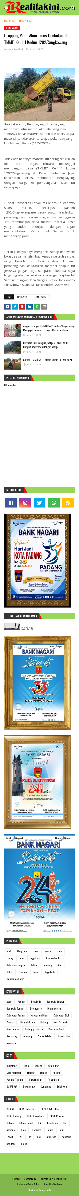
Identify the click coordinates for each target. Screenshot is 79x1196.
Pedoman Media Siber (28, 1184)
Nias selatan (13, 1029)
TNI (20, 1137)
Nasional (11, 1130)
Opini (23, 1130)
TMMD (10, 1137)
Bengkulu (22, 951)
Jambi (59, 951)
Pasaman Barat (56, 1029)
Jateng (10, 958)
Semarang (12, 1036)
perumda (11, 1143)
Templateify (45, 1190)
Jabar (35, 951)
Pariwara (36, 1130)
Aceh (9, 951)
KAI (40, 1123)
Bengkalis (36, 1001)
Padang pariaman (34, 1029)
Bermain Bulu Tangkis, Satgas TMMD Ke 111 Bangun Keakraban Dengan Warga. (45, 345)
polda (24, 1143)
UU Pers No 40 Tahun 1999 (53, 1178)
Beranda (9, 20)
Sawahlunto (29, 1086)
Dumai (26, 1065)
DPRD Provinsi (57, 1116)
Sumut (36, 972)
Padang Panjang (15, 1079)
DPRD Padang (14, 1116)
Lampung (47, 965)
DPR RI (10, 1109)
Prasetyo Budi (15, 49)
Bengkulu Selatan (55, 1001)
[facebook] (11, 503)
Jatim (21, 958)
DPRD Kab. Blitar (50, 1109)
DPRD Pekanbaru (35, 1116)
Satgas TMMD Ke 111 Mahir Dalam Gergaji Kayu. (47, 360)
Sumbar (23, 972)
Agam (9, 1001)
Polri (61, 1130)
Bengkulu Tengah (15, 1008)
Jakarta (47, 951)
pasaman (11, 1043)
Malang (44, 1022)
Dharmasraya (54, 1008)
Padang (56, 1072)
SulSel (10, 972)
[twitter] (39, 503)
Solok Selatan (45, 1036)
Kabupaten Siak (61, 1015)
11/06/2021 (22, 297)
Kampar (10, 1022)
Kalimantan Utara (55, 958)
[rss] (68, 503)
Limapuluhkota (27, 1022)
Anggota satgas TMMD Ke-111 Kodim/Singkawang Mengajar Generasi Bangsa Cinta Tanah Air (48, 328)
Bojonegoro (36, 1008)
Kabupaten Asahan (16, 1015)
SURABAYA (12, 1086)
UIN (29, 1137)
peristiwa (66, 1137)
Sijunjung (27, 1036)
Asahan (21, 1001)
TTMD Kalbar (25, 20)
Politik (50, 1130)
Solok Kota (62, 1086)
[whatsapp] (54, 503)
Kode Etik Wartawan (53, 1184)
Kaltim (34, 965)
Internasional (26, 1123)
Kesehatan (52, 1123)
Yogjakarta (50, 972)
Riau (60, 965)
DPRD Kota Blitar (27, 1109)
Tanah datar (64, 1036)
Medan (43, 1072)
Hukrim (10, 1123)
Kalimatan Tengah (16, 965)
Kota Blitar (53, 1065)
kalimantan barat (15, 979)
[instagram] (25, 503)
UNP (39, 1137)
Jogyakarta (35, 958)
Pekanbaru (53, 1079)
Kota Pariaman (14, 1072)
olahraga (51, 1137)
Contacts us (30, 1178)
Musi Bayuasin (61, 1022)
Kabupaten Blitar (39, 1015)
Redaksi (16, 1178)
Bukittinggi (12, 1065)
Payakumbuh (35, 1079)
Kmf (65, 1123)
